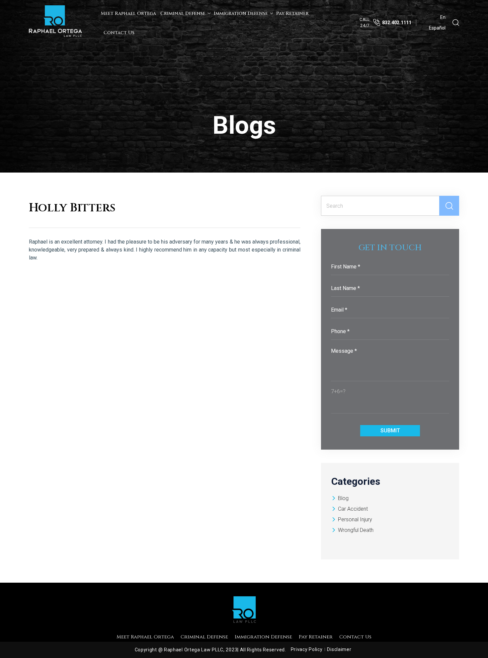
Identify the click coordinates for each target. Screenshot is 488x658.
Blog (343, 498)
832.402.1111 (396, 22)
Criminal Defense (182, 13)
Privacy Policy (307, 649)
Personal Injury (355, 519)
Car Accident (353, 509)
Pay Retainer (292, 13)
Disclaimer (339, 649)
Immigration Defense (241, 13)
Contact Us (119, 33)
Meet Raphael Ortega (128, 13)
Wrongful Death (355, 530)
